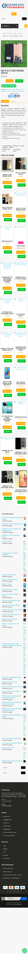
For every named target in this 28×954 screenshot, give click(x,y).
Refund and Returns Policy (9, 832)
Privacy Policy (6, 826)
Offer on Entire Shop (8, 868)
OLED (9, 91)
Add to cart (9, 81)
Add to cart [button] (6, 182)
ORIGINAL (21, 91)
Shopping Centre (7, 819)
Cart (4, 852)
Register (5, 849)
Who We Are (6, 816)
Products (6, 26)
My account (6, 858)
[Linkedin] (15, 96)
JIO (6, 91)
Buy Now (19, 81)
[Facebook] (9, 96)
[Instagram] (18, 96)
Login (4, 845)
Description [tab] (5, 101)
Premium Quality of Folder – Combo (12, 875)
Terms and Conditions (8, 835)
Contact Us (6, 823)
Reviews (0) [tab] (12, 101)
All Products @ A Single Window (11, 878)
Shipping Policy (7, 829)
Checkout (5, 855)
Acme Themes (18, 904)
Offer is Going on (7, 871)
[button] (25, 26)
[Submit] (24, 18)
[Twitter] (12, 96)
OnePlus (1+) (15, 91)
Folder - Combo (11, 89)
